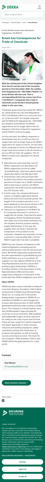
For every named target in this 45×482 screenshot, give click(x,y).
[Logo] (11, 7)
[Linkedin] (3, 400)
